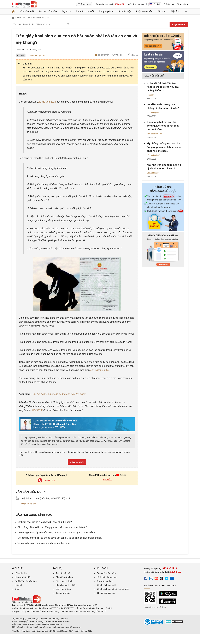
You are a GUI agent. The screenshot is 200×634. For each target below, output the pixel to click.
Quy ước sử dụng (105, 581)
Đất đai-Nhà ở (153, 173)
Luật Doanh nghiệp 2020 (43, 631)
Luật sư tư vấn (144, 11)
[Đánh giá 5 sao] (107, 55)
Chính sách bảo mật (106, 585)
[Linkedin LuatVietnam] (172, 579)
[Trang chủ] (13, 11)
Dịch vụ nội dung (63, 589)
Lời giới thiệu (21, 573)
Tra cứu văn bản (48, 11)
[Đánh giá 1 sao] (96, 55)
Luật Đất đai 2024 (65, 631)
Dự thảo (66, 11)
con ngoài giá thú (99, 370)
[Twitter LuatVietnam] (167, 579)
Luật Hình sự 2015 (83, 631)
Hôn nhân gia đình (37, 55)
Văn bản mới (27, 11)
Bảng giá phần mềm (106, 573)
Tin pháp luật (106, 11)
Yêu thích (119, 55)
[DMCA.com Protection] (174, 623)
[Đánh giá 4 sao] (105, 55)
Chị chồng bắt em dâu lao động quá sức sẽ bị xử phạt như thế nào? (52, 527)
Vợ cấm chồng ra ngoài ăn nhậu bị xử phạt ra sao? (43, 543)
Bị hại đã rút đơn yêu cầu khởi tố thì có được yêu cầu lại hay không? (163, 87)
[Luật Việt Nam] (24, 4)
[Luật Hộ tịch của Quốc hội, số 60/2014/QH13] (17, 499)
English (157, 4)
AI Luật (161, 11)
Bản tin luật (124, 11)
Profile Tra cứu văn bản (26, 581)
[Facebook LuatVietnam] (145, 579)
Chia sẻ (134, 55)
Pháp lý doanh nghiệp (66, 585)
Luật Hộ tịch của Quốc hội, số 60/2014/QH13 (45, 498)
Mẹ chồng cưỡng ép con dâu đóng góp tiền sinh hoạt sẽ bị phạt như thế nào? (57, 532)
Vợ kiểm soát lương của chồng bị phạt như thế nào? (44, 522)
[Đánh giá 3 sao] (102, 55)
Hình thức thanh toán (107, 577)
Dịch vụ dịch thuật (64, 581)
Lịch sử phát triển (23, 577)
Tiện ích (175, 11)
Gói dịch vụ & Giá (136, 4)
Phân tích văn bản (64, 577)
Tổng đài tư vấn (63, 593)
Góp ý (17, 589)
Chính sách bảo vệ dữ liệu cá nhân (113, 589)
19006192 (37, 410)
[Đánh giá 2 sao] (99, 55)
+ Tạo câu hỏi (179, 24)
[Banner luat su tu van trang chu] (163, 71)
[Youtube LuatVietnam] (121, 475)
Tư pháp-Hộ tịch (28, 503)
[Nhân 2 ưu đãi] (163, 230)
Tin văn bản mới (85, 11)
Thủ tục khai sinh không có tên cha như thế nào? (58, 394)
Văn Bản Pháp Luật (21, 631)
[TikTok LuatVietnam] (161, 579)
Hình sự (150, 95)
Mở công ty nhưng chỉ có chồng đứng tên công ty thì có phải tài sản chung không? (59, 538)
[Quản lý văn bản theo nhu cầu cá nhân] (163, 266)
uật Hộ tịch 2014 (47, 101)
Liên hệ (18, 585)
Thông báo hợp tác (106, 593)
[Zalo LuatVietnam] (151, 579)
